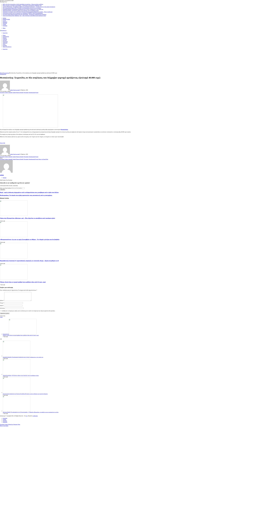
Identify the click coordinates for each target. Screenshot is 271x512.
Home (4, 35)
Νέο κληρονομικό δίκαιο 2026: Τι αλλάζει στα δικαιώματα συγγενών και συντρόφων (22, 8)
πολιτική (5, 40)
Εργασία (5, 45)
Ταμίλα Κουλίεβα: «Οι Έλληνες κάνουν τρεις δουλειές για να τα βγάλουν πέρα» (21, 10)
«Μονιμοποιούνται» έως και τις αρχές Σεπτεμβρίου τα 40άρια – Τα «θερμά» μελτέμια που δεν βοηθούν (29, 239)
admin (11, 90)
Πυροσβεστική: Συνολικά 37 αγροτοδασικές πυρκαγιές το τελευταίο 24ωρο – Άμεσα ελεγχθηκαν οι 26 (29, 260)
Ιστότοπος (2, 308)
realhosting (35, 415)
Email (1, 305)
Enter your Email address (5, 188)
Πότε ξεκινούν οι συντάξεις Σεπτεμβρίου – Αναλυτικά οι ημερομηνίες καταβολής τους (22, 5)
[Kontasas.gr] (3, 30)
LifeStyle (5, 39)
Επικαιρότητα (6, 36)
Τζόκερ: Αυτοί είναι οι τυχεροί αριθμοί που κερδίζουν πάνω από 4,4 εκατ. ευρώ (23, 282)
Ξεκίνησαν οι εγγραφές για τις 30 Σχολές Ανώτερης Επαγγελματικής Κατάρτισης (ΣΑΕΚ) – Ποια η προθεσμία (27, 11)
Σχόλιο (2, 300)
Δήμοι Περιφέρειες (7, 46)
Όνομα (2, 303)
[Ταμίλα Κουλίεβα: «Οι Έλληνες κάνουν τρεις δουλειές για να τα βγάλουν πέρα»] (16, 374)
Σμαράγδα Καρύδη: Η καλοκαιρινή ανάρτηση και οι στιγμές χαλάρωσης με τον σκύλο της (23, 9)
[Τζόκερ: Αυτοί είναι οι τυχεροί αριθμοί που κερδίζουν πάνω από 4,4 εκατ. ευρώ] (14, 279)
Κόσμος (4, 37)
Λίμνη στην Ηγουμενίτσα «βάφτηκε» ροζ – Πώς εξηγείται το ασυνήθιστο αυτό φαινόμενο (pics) (24, 15)
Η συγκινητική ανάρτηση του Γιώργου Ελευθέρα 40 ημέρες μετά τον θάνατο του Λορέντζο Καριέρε (25, 393)
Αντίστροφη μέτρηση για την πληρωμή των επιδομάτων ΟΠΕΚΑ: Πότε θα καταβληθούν (23, 13)
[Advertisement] (135, 62)
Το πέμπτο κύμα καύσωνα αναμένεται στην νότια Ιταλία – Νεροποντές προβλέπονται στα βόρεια (24, 14)
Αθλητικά (5, 43)
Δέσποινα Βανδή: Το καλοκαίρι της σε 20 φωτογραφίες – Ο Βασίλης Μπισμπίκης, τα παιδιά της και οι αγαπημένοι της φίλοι (30, 412)
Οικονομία (5, 41)
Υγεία (4, 44)
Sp (26, 415)
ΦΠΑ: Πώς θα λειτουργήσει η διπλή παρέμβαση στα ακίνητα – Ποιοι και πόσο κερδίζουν (23, 4)
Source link (2, 143)
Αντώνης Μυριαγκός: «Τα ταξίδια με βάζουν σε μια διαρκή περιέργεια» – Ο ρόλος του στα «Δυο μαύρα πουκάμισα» (29, 6)
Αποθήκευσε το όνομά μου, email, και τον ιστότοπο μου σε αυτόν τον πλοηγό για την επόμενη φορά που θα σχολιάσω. (28, 310)
